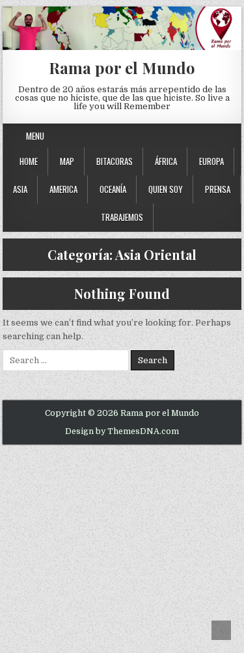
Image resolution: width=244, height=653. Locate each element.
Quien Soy (165, 189)
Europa (211, 161)
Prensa (217, 189)
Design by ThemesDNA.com (122, 431)
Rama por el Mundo (122, 67)
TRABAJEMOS (122, 217)
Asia (20, 189)
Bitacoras (114, 161)
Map (67, 161)
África (166, 161)
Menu (35, 135)
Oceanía (113, 189)
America (63, 189)
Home (29, 161)
